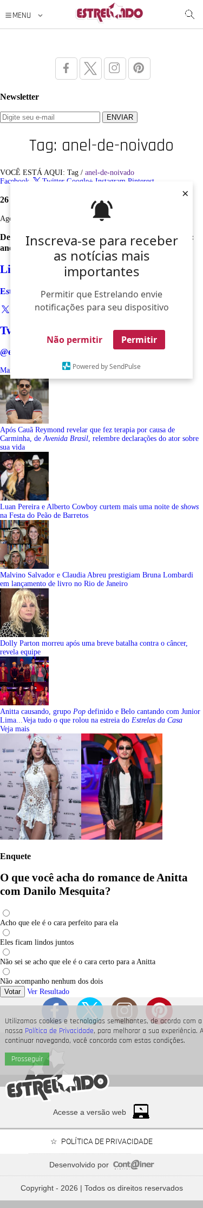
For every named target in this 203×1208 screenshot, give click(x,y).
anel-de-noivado (109, 172)
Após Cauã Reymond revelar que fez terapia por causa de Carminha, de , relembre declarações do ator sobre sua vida (99, 438)
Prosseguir (27, 1059)
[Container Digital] (133, 1166)
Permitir (139, 340)
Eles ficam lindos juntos (37, 942)
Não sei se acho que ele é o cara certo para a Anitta (77, 962)
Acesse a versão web (89, 1112)
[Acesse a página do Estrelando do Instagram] (115, 68)
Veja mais (14, 729)
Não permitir (74, 340)
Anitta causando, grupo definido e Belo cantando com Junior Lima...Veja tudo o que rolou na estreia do (100, 715)
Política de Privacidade (59, 1031)
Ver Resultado (48, 992)
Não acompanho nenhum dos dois (51, 981)
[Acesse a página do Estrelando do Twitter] (91, 68)
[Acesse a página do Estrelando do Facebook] (66, 68)
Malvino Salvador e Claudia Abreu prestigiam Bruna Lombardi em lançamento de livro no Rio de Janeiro (96, 579)
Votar (12, 992)
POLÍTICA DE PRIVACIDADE (107, 1141)
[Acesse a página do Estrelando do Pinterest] (139, 68)
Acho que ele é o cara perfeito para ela (59, 923)
